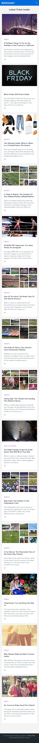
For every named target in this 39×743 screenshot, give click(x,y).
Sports (7, 139)
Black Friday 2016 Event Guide (16, 94)
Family (6, 241)
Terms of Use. (31, 735)
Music (6, 39)
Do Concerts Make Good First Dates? (19, 705)
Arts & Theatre (10, 446)
